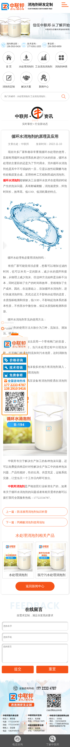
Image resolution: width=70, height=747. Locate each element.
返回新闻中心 (35, 586)
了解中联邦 (52, 744)
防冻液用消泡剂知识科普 (32, 511)
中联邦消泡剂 (16, 486)
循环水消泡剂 (11, 180)
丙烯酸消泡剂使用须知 (31, 522)
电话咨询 (17, 744)
